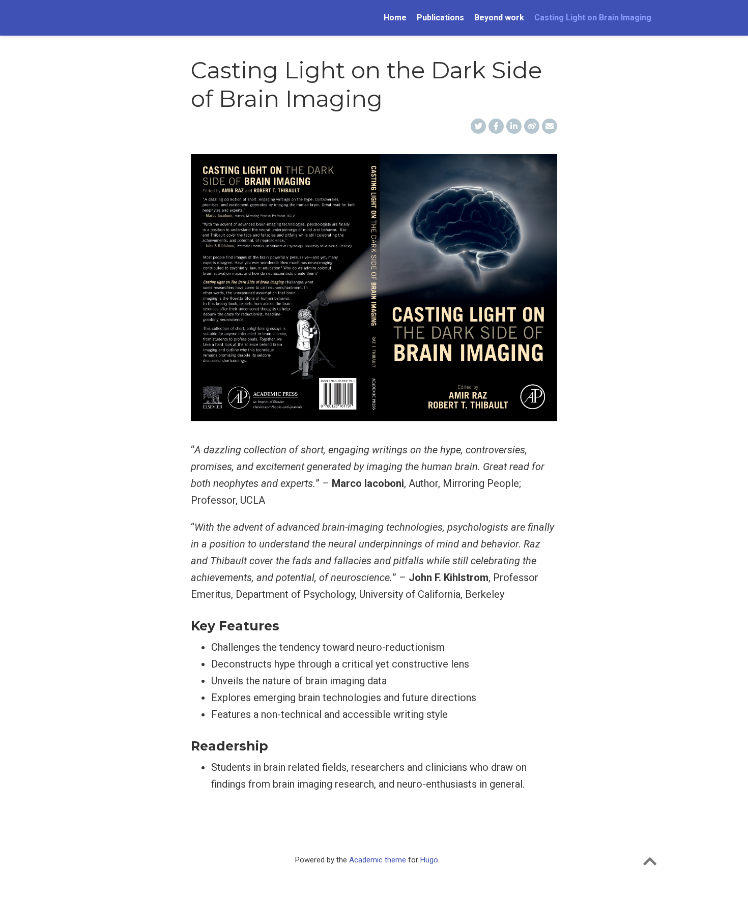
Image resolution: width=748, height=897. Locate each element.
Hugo (429, 859)
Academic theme (377, 859)
